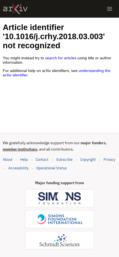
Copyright (88, 159)
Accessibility (18, 168)
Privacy (109, 159)
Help (24, 159)
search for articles (60, 58)
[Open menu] (110, 9)
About (7, 159)
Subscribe (64, 159)
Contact (42, 159)
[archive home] (15, 9)
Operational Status (51, 167)
